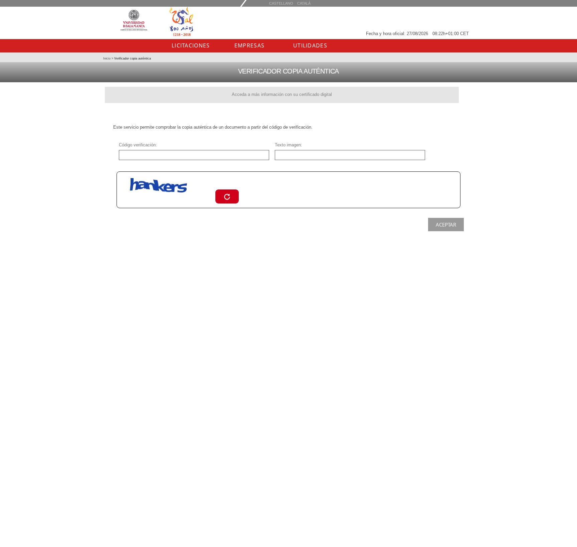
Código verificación (137, 144)
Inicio (107, 58)
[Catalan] (281, 3)
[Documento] (227, 196)
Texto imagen (288, 144)
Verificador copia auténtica (132, 58)
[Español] (304, 3)
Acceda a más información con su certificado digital (282, 94)
